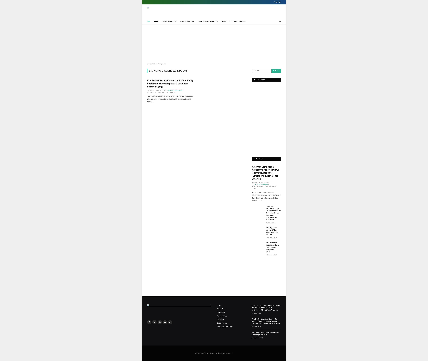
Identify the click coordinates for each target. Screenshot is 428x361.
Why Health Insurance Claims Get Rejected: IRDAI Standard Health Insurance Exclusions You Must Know (273, 212)
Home (155, 21)
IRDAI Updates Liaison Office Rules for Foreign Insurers (272, 231)
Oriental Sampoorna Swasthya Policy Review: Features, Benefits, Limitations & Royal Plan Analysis (265, 172)
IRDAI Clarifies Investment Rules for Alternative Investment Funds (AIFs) (272, 247)
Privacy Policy (222, 316)
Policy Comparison (237, 21)
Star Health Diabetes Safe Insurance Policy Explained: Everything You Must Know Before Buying (170, 83)
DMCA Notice (222, 323)
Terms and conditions (224, 327)
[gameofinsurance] (176, 12)
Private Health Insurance (208, 21)
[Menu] (148, 21)
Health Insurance (169, 21)
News (224, 21)
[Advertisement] (214, 43)
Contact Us (221, 312)
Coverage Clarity (187, 21)
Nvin (150, 90)
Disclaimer (220, 319)
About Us (220, 309)
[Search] (280, 21)
